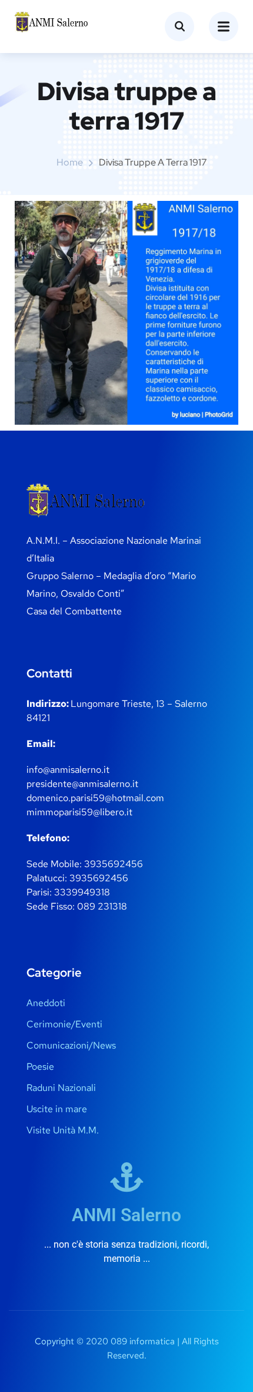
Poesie (40, 1066)
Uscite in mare (56, 1109)
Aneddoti (45, 1003)
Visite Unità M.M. (62, 1130)
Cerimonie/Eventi (64, 1024)
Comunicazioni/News (71, 1045)
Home (69, 162)
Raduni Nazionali (61, 1088)
